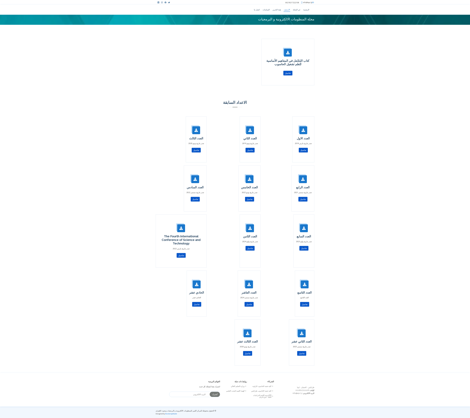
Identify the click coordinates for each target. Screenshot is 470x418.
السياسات (266, 9)
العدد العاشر (249, 292)
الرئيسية (306, 9)
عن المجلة (296, 9)
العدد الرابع (303, 187)
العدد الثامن (250, 236)
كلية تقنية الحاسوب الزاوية (262, 386)
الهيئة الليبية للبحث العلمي (235, 391)
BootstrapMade (171, 414)
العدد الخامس (249, 187)
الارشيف (287, 9)
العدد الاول (303, 138)
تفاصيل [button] (288, 73)
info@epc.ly (307, 2)
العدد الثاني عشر (302, 341)
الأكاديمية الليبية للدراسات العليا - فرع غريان (262, 396)
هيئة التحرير (277, 9)
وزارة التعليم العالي (238, 386)
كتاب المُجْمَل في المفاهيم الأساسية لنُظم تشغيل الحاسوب (287, 62)
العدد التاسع (304, 292)
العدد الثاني (250, 138)
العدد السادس (195, 187)
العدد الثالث (196, 138)
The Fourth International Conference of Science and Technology (181, 240)
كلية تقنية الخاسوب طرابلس (261, 391)
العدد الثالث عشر (247, 341)
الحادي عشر (196, 292)
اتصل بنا (257, 9)
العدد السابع (304, 236)
